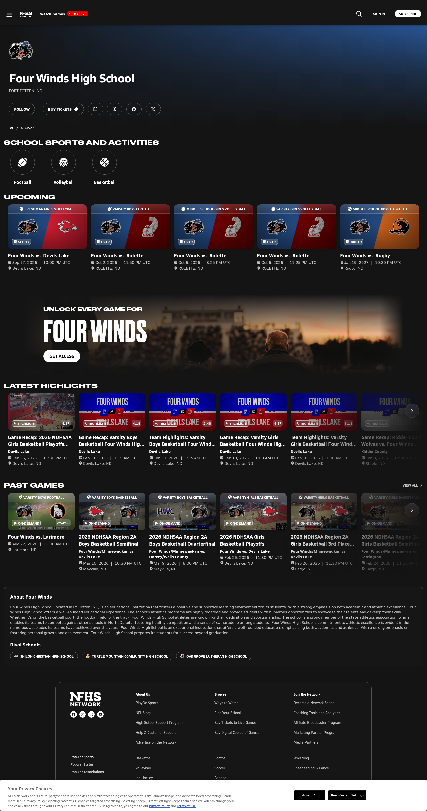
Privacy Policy (159, 805)
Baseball (221, 777)
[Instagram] (91, 714)
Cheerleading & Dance (311, 768)
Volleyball (143, 768)
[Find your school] (358, 13)
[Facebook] (73, 714)
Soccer (219, 768)
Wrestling (301, 758)
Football (221, 758)
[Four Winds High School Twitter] (153, 109)
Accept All (309, 795)
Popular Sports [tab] (82, 756)
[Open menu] (9, 14)
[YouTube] (100, 714)
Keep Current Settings (347, 795)
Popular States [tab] (82, 764)
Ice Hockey (144, 777)
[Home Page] (11, 128)
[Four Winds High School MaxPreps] (114, 109)
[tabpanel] (246, 768)
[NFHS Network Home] (26, 15)
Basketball (144, 758)
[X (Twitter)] (82, 714)
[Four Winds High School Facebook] (134, 109)
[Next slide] (412, 411)
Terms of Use (186, 805)
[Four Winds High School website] (95, 109)
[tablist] (95, 764)
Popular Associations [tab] (87, 771)
